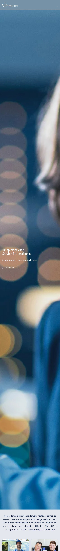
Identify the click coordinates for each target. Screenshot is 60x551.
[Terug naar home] (10, 4)
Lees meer (10, 267)
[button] (57, 7)
